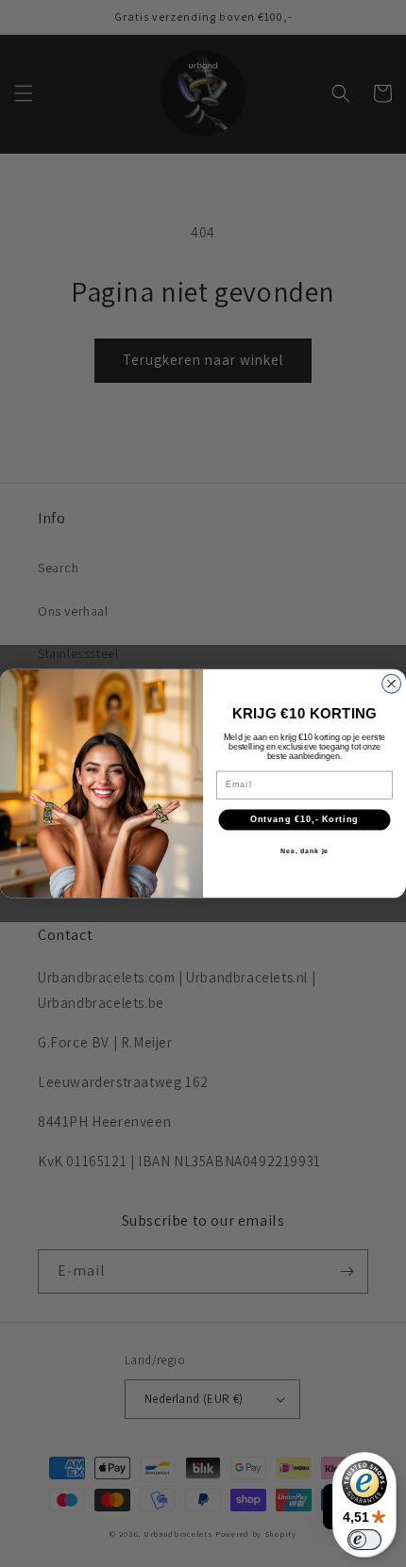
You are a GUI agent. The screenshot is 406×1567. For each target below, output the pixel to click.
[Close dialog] (391, 683)
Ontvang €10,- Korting (304, 820)
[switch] (364, 1539)
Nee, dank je (305, 851)
